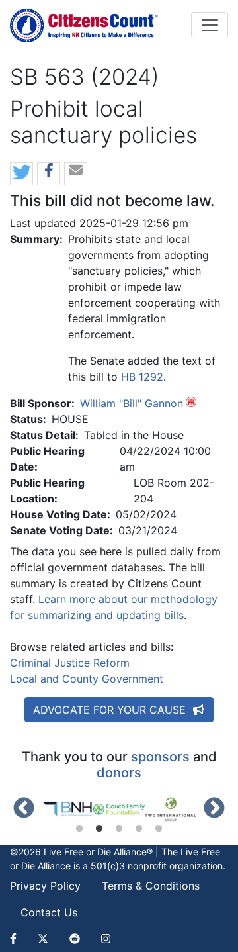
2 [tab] (99, 828)
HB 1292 (142, 376)
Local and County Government (86, 678)
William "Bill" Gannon (131, 403)
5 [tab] (158, 828)
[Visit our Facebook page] (18, 939)
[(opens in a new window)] (67, 809)
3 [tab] (119, 828)
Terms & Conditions (151, 885)
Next (214, 809)
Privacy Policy (45, 885)
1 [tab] (79, 828)
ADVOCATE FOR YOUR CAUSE (111, 709)
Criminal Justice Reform (70, 662)
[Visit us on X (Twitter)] (43, 939)
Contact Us (48, 912)
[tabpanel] (67, 809)
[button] (21, 174)
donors (119, 773)
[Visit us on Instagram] (106, 939)
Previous (24, 809)
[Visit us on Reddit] (75, 939)
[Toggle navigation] (209, 25)
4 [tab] (138, 828)
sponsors (160, 757)
